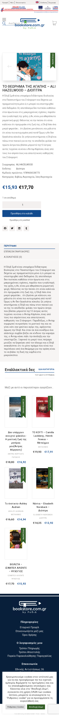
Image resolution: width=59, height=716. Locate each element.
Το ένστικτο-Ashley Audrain (16, 505)
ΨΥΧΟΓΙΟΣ (16, 579)
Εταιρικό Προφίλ (29, 627)
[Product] (16, 407)
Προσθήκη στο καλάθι (22, 213)
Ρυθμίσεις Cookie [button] (15, 707)
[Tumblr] (26, 228)
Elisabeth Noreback (43, 515)
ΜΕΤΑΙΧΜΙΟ (43, 447)
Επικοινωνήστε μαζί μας (29, 631)
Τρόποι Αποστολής (29, 652)
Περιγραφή (10, 246)
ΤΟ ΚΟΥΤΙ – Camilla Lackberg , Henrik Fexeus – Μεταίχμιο (43, 437)
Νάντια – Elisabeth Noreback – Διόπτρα (43, 507)
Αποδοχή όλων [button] (36, 707)
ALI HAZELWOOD (24, 164)
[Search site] (4, 24)
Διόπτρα (20, 168)
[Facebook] (5, 228)
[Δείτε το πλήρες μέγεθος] (7, 58)
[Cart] (54, 23)
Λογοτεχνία (28, 177)
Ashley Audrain (15, 511)
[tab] (29, 246)
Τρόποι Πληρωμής (29, 648)
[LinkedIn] (19, 228)
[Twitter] (12, 228)
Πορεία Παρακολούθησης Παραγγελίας (29, 655)
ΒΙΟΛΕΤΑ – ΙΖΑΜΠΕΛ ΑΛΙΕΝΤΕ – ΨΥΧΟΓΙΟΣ (16, 568)
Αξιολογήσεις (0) (13, 257)
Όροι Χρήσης (29, 634)
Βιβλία (18, 177)
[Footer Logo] (29, 607)
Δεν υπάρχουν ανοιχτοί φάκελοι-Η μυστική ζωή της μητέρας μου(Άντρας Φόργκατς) (16, 441)
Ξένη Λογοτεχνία (43, 177)
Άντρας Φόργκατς (16, 454)
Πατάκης (16, 457)
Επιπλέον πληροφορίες (17, 251)
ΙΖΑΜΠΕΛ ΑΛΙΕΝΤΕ (16, 575)
